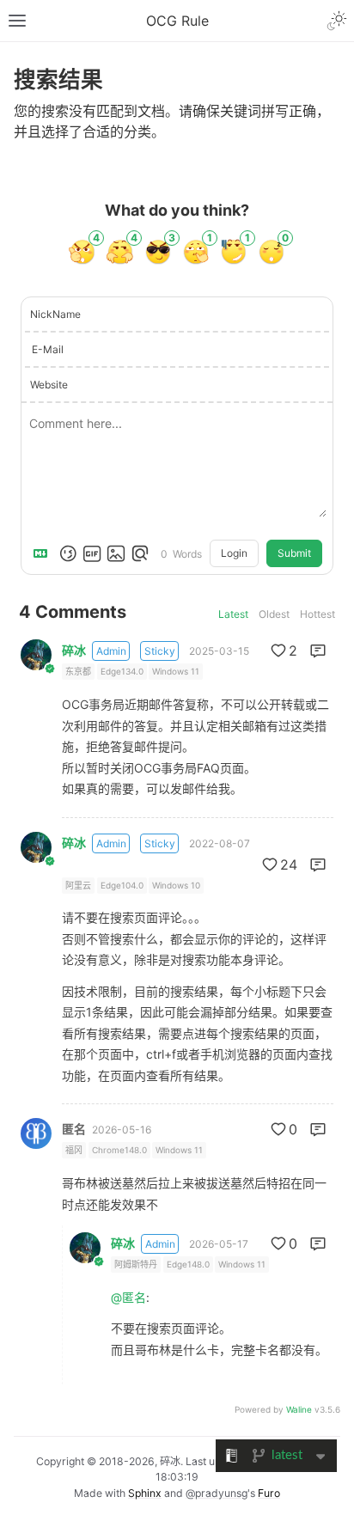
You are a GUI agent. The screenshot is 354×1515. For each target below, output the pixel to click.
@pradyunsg (216, 1493)
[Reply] (317, 650)
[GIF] (92, 553)
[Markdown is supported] (44, 553)
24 (288, 864)
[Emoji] (68, 553)
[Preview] (140, 553)
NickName (55, 314)
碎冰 (74, 650)
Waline (299, 1409)
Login (234, 553)
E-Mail (48, 349)
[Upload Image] (116, 553)
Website (49, 384)
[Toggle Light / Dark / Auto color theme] (337, 20)
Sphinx (145, 1493)
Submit (294, 553)
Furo (269, 1493)
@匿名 (128, 1297)
